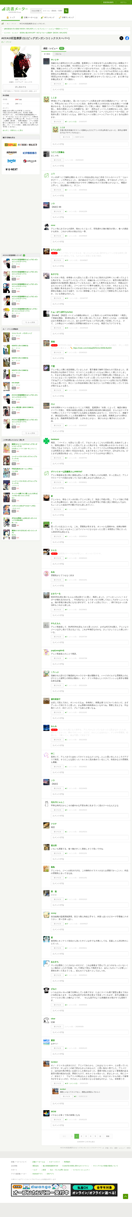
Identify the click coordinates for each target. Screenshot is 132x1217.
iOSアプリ (50, 1174)
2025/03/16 (83, 190)
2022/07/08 (83, 658)
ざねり (54, 989)
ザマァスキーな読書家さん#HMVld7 (66, 471)
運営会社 (35, 1166)
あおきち (55, 962)
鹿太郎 (54, 845)
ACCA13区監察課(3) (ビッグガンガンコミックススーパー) (25, 273)
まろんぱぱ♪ (57, 249)
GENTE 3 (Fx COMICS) (20, 358)
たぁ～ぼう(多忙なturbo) (62, 312)
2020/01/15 (83, 1048)
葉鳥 (53, 867)
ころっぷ (55, 672)
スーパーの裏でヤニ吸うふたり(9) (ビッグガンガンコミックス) (25, 494)
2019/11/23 (83, 1119)
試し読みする (20, 87)
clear (53, 1018)
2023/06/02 (83, 509)
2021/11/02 (83, 712)
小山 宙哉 (15, 471)
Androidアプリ (37, 1174)
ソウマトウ (15, 461)
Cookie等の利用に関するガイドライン (75, 1166)
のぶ (53, 404)
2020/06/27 (84, 924)
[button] (66, 10)
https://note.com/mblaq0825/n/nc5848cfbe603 (92, 348)
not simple (15, 383)
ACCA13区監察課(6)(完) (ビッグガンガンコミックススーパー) (25, 310)
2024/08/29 (83, 236)
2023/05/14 (83, 536)
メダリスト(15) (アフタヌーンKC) (23, 506)
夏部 (53, 1040)
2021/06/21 (83, 766)
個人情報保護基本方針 (50, 1166)
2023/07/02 (83, 458)
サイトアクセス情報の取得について (105, 1166)
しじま (54, 97)
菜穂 (53, 342)
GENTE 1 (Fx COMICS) (20, 346)
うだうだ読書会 (57, 152)
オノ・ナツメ (11, 24)
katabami (55, 439)
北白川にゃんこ (57, 802)
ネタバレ (58, 54)
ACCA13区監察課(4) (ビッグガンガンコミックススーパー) (25, 285)
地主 (13, 498)
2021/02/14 (83, 810)
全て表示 (47, 54)
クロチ (54, 824)
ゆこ (53, 753)
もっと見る (31, 322)
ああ (53, 572)
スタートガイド (54, 1162)
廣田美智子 (56, 699)
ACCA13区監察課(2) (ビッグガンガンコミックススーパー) (25, 261)
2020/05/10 (83, 975)
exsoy (53, 913)
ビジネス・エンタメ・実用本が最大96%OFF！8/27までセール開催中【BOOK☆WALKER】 (36, 33)
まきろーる (56, 593)
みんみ (54, 726)
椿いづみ (14, 522)
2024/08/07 (84, 260)
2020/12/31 (83, 853)
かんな (54, 550)
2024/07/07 (84, 298)
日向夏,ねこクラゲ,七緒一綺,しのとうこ (24, 448)
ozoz (53, 225)
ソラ (53, 203)
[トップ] (2, 24)
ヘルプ (34, 1170)
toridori (54, 1062)
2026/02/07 (83, 121)
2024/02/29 (83, 390)
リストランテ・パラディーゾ (22, 333)
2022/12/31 (83, 580)
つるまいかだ (16, 508)
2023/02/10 (83, 558)
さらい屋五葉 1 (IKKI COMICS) (22, 407)
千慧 (53, 366)
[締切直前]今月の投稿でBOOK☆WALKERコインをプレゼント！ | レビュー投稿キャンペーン (36, 29)
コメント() (72, 84)
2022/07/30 (83, 636)
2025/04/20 (80, 160)
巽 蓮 (54, 891)
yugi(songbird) (57, 650)
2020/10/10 (83, 899)
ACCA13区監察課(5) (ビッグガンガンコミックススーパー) (25, 298)
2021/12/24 (83, 685)
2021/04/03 (83, 788)
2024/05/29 (84, 328)
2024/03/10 (83, 352)
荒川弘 (14, 535)
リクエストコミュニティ (81, 1170)
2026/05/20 (83, 84)
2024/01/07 (83, 425)
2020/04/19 (83, 1005)
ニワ (53, 174)
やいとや (55, 59)
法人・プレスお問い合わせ (59, 1170)
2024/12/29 (83, 211)
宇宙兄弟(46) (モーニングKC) (22, 469)
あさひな (55, 274)
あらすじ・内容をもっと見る (13, 130)
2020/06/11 (83, 948)
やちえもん (56, 623)
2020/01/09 (84, 1083)
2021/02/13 (83, 832)
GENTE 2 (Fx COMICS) (20, 370)
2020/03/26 (80, 1026)
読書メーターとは (38, 1162)
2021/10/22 (83, 739)
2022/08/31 (83, 609)
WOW (53, 1111)
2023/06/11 (83, 482)
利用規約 (67, 1162)
